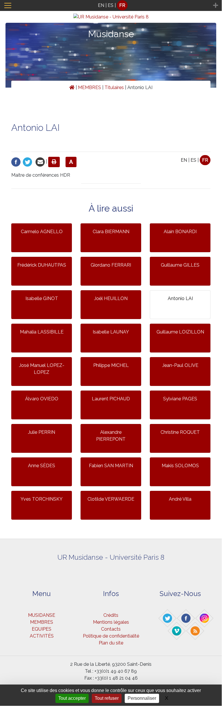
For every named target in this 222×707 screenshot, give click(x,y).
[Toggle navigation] (8, 5)
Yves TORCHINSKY (41, 499)
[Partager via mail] (40, 161)
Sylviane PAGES (180, 398)
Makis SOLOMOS (180, 465)
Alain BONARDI (180, 231)
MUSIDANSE (41, 615)
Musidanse (111, 34)
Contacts (111, 629)
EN (101, 5)
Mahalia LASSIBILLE (42, 332)
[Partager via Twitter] (27, 161)
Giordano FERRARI (111, 265)
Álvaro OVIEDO (41, 398)
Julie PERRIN (41, 432)
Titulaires (114, 87)
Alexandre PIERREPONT (111, 435)
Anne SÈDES (41, 465)
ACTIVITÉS (42, 636)
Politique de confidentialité (111, 636)
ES (110, 5)
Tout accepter (72, 698)
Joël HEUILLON (111, 298)
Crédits (110, 615)
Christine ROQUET (180, 432)
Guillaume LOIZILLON (180, 332)
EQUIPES (41, 629)
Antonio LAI (180, 298)
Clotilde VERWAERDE (110, 499)
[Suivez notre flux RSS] (195, 630)
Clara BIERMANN (111, 231)
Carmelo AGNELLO (42, 231)
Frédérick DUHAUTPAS (41, 265)
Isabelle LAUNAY (111, 332)
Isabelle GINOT (41, 298)
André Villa (180, 499)
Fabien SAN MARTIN (111, 465)
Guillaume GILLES (180, 265)
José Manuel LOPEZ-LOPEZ (41, 369)
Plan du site (111, 643)
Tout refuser (107, 698)
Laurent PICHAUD (111, 398)
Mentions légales (111, 622)
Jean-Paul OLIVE (180, 365)
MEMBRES (89, 87)
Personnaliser (142, 698)
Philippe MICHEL (111, 365)
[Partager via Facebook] (15, 161)
